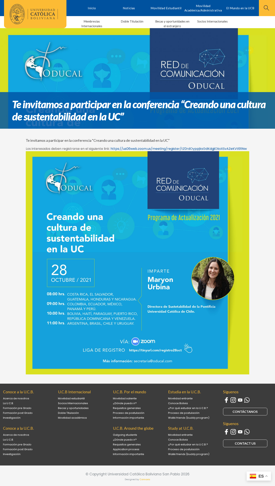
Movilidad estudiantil (71, 398)
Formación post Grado (18, 413)
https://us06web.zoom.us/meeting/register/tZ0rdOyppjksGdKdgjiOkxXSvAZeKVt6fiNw (179, 148)
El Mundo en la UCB (240, 8)
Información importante (128, 418)
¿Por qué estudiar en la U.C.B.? (188, 408)
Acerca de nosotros (16, 398)
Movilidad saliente (125, 398)
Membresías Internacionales (91, 24)
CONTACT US (245, 443)
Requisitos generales (127, 408)
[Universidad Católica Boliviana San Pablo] (34, 14)
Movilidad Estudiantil (166, 8)
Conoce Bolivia (178, 403)
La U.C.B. (8, 403)
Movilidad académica (72, 418)
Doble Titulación (132, 21)
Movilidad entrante (180, 398)
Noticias (129, 8)
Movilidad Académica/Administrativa (203, 8)
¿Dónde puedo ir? (125, 403)
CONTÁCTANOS (245, 411)
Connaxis (145, 479)
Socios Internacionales (212, 21)
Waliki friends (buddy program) (188, 418)
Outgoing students (125, 435)
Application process (126, 449)
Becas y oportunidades (73, 408)
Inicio (92, 8)
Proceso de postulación (128, 413)
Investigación (12, 418)
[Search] (266, 8)
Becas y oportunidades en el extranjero (172, 24)
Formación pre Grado (17, 408)
